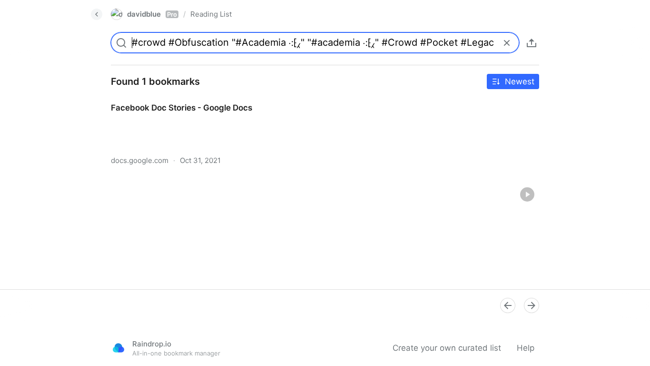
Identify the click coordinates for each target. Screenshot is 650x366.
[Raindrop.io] (118, 348)
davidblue (152, 14)
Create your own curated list (447, 348)
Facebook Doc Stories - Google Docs (172, 99)
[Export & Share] (531, 43)
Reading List (211, 14)
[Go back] (96, 14)
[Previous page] (507, 305)
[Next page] (531, 305)
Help (525, 348)
